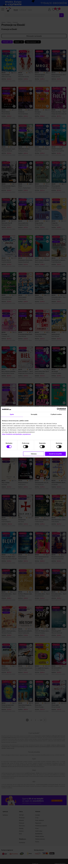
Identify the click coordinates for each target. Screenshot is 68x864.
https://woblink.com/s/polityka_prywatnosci (16, 434)
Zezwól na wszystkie (55, 453)
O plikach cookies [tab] (56, 414)
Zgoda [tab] (12, 414)
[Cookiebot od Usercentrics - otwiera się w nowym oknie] (58, 409)
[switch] (25, 446)
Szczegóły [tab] (34, 414)
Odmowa (33, 453)
